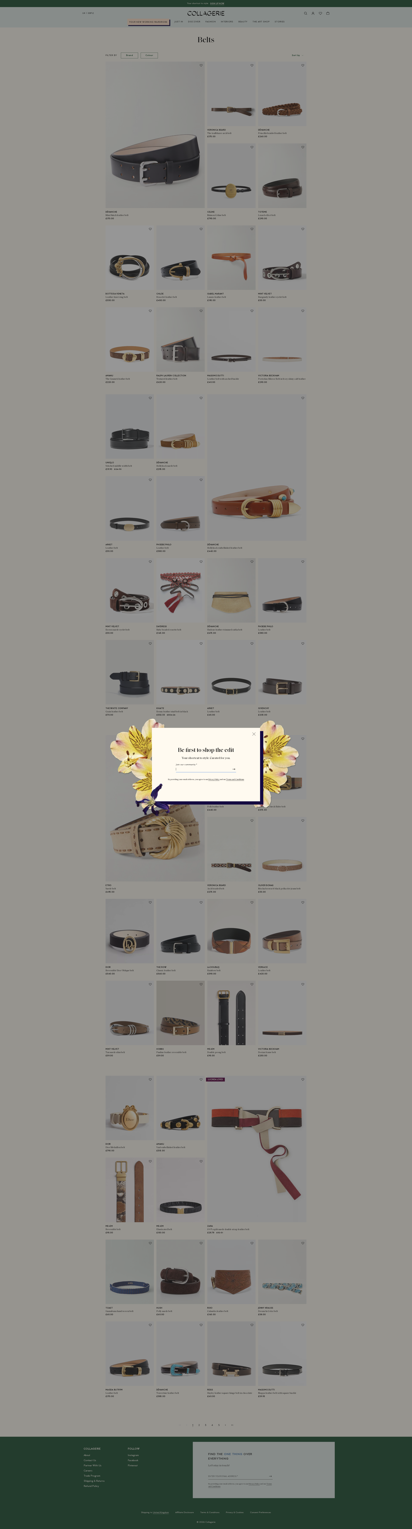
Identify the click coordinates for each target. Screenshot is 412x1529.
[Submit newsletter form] (234, 769)
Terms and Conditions (235, 779)
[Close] (254, 734)
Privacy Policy (214, 779)
